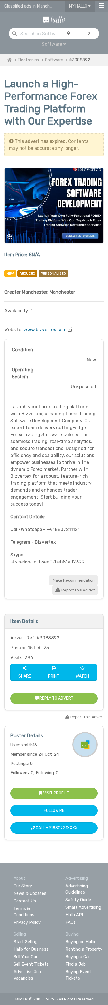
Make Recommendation (73, 580)
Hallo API (74, 914)
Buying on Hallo (80, 941)
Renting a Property (83, 949)
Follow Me (54, 810)
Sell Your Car (25, 956)
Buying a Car (77, 956)
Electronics (28, 60)
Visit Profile (55, 793)
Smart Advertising (83, 907)
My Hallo (78, 6)
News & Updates (30, 893)
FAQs (70, 922)
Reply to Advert (56, 698)
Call (56, 827)
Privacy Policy (27, 922)
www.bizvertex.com (45, 329)
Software (54, 60)
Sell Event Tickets (31, 964)
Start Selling (25, 941)
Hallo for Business (31, 949)
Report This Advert (77, 590)
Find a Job (75, 964)
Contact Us (25, 900)
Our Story (23, 885)
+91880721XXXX (61, 827)
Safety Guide (78, 899)
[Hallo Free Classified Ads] (54, 19)
